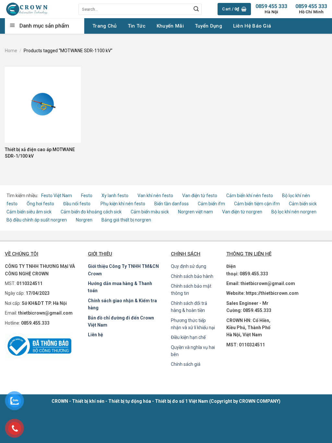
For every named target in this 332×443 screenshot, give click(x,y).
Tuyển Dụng (208, 26)
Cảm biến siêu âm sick (29, 211)
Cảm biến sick (303, 203)
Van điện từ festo (199, 195)
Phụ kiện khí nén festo (123, 203)
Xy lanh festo (114, 195)
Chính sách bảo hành (192, 276)
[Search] (196, 9)
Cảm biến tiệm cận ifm (257, 203)
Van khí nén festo (155, 195)
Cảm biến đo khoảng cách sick (91, 211)
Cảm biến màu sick (150, 211)
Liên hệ (95, 334)
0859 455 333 (311, 9)
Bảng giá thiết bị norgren (126, 219)
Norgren (84, 219)
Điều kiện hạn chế (188, 337)
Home (11, 50)
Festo (87, 195)
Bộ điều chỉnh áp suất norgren (36, 219)
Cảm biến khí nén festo (249, 195)
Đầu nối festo (77, 203)
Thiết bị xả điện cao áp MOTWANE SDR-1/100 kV (40, 153)
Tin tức (137, 26)
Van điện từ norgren (242, 211)
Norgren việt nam (195, 211)
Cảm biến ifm (211, 203)
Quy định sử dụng (188, 266)
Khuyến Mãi (170, 26)
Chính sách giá (185, 364)
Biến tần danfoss (171, 203)
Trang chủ (104, 26)
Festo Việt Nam (56, 195)
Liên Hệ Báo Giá (252, 26)
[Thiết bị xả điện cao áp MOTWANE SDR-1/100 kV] (43, 105)
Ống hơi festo (40, 203)
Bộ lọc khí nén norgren (293, 211)
